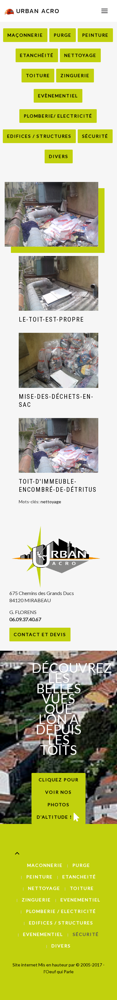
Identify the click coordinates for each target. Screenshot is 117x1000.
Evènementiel (58, 95)
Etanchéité (37, 55)
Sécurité (95, 136)
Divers (58, 156)
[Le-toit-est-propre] (58, 283)
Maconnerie (45, 865)
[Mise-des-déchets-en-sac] (58, 360)
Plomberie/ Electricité (58, 116)
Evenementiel (80, 899)
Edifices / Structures (39, 136)
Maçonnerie (25, 35)
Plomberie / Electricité (61, 911)
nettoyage (51, 501)
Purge (62, 35)
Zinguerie (75, 75)
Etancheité (79, 876)
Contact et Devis (40, 634)
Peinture (95, 35)
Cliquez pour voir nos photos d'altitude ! (58, 798)
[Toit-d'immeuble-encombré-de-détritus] (58, 445)
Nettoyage (80, 55)
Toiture (38, 75)
